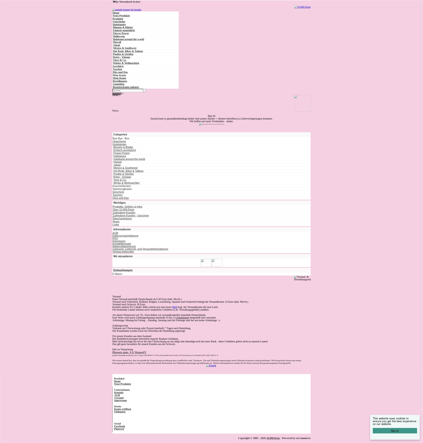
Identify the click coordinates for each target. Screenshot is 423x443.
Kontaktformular (122, 243)
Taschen (117, 69)
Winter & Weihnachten (126, 63)
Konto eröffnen (122, 409)
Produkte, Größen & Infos (127, 206)
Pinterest (119, 428)
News (116, 221)
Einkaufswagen (123, 270)
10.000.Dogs (273, 438)
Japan (116, 45)
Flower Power (121, 33)
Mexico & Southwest (124, 48)
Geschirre (118, 66)
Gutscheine (119, 21)
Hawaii (117, 42)
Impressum (119, 241)
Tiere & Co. (119, 60)
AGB (115, 233)
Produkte (118, 18)
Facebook (119, 426)
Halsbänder (119, 24)
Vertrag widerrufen (123, 251)
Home (116, 12)
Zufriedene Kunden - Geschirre (131, 215)
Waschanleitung (122, 218)
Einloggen (119, 411)
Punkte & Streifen (123, 54)
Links (116, 224)
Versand (119, 397)
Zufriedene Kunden (124, 212)
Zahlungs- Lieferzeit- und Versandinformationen (140, 249)
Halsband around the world (128, 39)
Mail (174, 307)
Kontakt (118, 392)
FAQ (115, 238)
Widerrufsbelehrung (124, 246)
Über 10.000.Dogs (123, 209)
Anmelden (118, 84)
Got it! (395, 431)
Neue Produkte (121, 15)
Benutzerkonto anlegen (126, 87)
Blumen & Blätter (123, 27)
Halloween (119, 36)
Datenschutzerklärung (125, 235)
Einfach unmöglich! (124, 30)
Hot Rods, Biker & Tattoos (128, 51)
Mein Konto (119, 78)
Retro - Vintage (121, 57)
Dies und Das (120, 72)
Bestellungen (120, 81)
